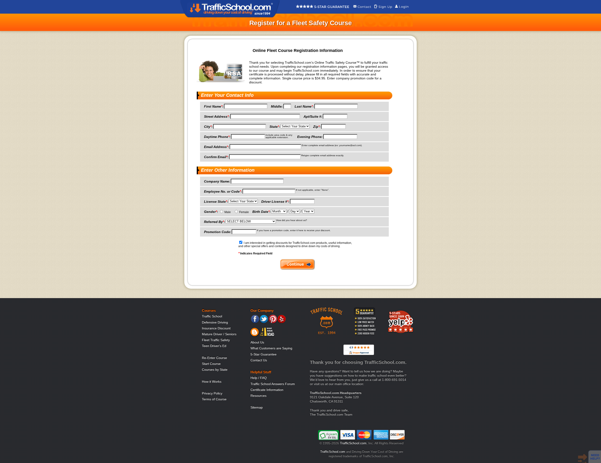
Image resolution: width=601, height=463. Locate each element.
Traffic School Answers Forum (272, 384)
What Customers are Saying (271, 348)
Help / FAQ (258, 378)
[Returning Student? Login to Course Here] (402, 10)
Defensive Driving (215, 322)
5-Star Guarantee (263, 354)
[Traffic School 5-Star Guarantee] (323, 10)
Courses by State (214, 369)
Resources (258, 395)
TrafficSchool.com (353, 443)
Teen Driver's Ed (214, 346)
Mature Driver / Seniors (219, 334)
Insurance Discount (216, 328)
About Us (257, 342)
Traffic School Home (230, 8)
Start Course (211, 364)
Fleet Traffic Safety (216, 340)
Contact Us (258, 360)
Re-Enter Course (214, 358)
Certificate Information (266, 390)
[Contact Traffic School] (362, 10)
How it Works (211, 381)
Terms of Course (214, 399)
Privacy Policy (212, 393)
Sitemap (256, 407)
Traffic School (212, 316)
